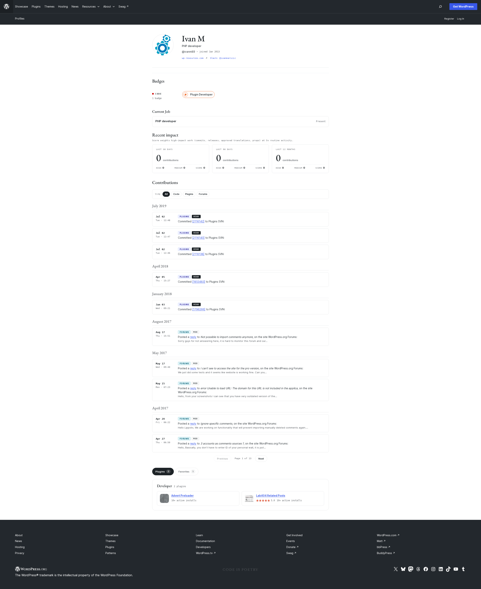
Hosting (20, 547)
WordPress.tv (206, 553)
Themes (110, 541)
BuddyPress (386, 553)
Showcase (111, 535)
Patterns (110, 553)
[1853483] (198, 281)
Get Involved (294, 535)
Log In (460, 18)
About (19, 535)
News (18, 541)
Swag (291, 553)
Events (290, 541)
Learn (199, 535)
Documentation (205, 541)
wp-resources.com (193, 58)
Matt (381, 541)
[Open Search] (440, 6)
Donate (292, 547)
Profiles (19, 18)
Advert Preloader (182, 495)
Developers (203, 547)
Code (176, 194)
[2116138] (198, 254)
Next (261, 458)
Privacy (19, 553)
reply (193, 336)
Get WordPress (463, 6)
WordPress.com (388, 535)
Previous (222, 458)
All (166, 194)
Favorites (186, 471)
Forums (203, 194)
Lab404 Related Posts (270, 495)
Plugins (189, 194)
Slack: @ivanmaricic (223, 58)
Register (449, 18)
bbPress (383, 547)
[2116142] (198, 221)
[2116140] (198, 237)
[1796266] (198, 309)
